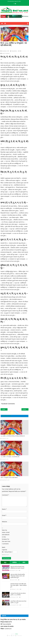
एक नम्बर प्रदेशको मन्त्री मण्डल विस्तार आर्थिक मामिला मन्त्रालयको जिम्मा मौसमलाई (25, 409)
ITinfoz (16, 634)
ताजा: (5, 562)
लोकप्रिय (14, 562)
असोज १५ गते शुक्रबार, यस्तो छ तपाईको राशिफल (9, 477)
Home (9, 635)
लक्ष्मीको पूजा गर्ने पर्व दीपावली (5, 409)
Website (4, 521)
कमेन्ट (24, 562)
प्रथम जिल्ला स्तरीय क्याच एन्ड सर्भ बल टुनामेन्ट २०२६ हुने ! (18, 601)
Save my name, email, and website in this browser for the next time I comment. (6, 537)
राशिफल (2, 47)
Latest (13, 635)
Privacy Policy (19, 635)
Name (4, 509)
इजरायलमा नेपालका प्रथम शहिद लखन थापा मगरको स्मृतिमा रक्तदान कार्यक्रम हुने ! (18, 585)
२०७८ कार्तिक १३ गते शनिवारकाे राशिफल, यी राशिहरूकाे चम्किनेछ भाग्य (13, 436)
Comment (5, 495)
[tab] (5, 562)
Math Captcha (4, 548)
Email (4, 515)
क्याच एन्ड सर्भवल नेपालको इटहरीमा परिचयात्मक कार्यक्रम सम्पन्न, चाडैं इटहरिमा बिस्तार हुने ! (17, 576)
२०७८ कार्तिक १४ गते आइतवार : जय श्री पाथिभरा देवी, (10, 456)
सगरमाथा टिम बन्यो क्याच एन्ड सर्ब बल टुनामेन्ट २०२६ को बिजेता (18, 594)
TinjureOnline (14, 51)
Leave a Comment (6, 53)
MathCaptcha (7, 554)
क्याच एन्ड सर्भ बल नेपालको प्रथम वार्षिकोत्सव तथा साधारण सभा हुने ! (17, 567)
